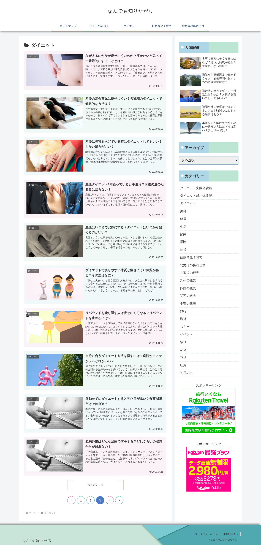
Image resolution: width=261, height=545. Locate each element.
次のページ (95, 485)
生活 (183, 226)
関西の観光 (188, 296)
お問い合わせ (231, 534)
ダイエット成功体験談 (196, 195)
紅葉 (183, 365)
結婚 (183, 249)
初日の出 (186, 373)
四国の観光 (188, 288)
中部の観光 (188, 303)
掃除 (183, 242)
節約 (183, 234)
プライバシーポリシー (207, 534)
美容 (183, 211)
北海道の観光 (189, 273)
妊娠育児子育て (191, 257)
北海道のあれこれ (193, 265)
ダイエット (188, 203)
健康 (183, 219)
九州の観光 (188, 280)
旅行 (183, 311)
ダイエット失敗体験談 (196, 188)
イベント (186, 334)
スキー (185, 327)
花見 (183, 357)
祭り (183, 342)
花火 (183, 350)
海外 (183, 319)
